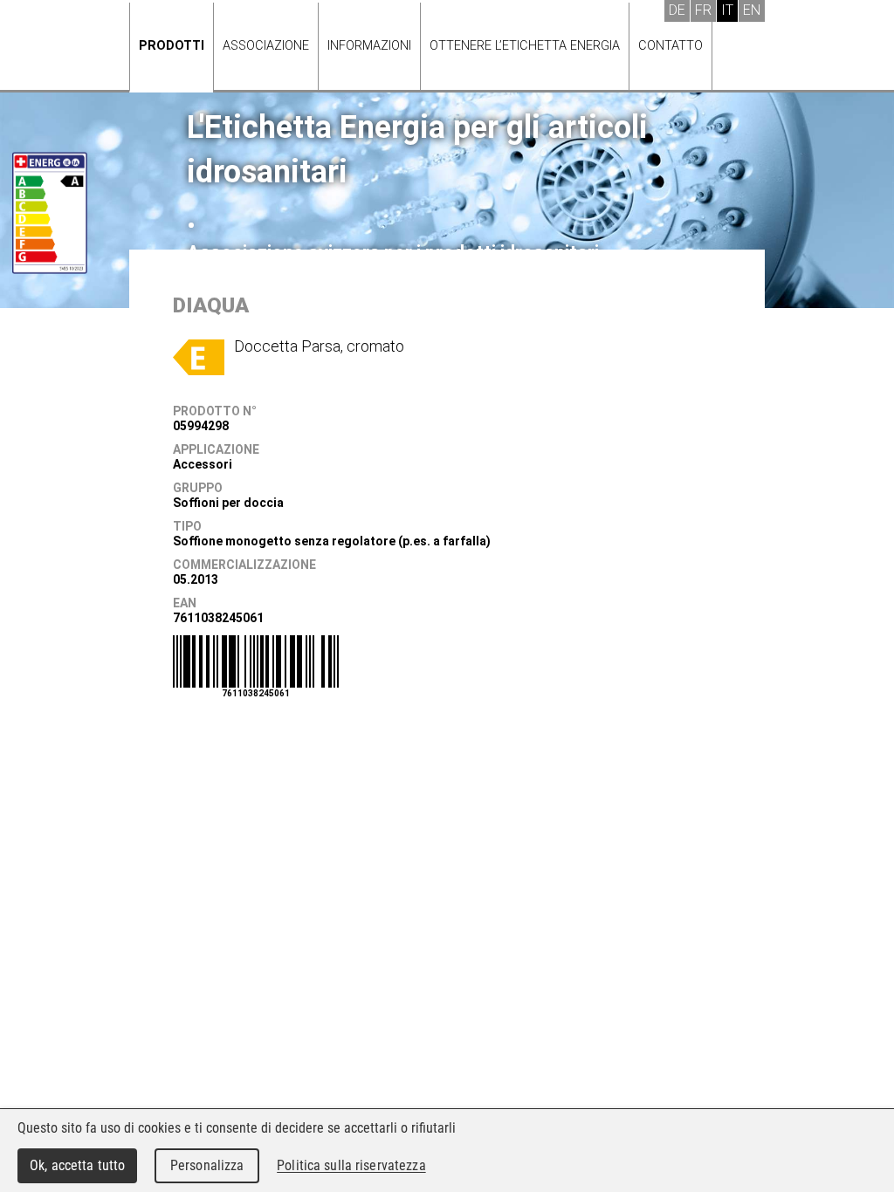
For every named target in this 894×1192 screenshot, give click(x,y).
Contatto (670, 45)
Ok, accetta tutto (77, 1165)
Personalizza (207, 1165)
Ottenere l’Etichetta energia (525, 45)
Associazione (266, 45)
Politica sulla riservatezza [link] (351, 1165)
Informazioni (369, 45)
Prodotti (171, 45)
